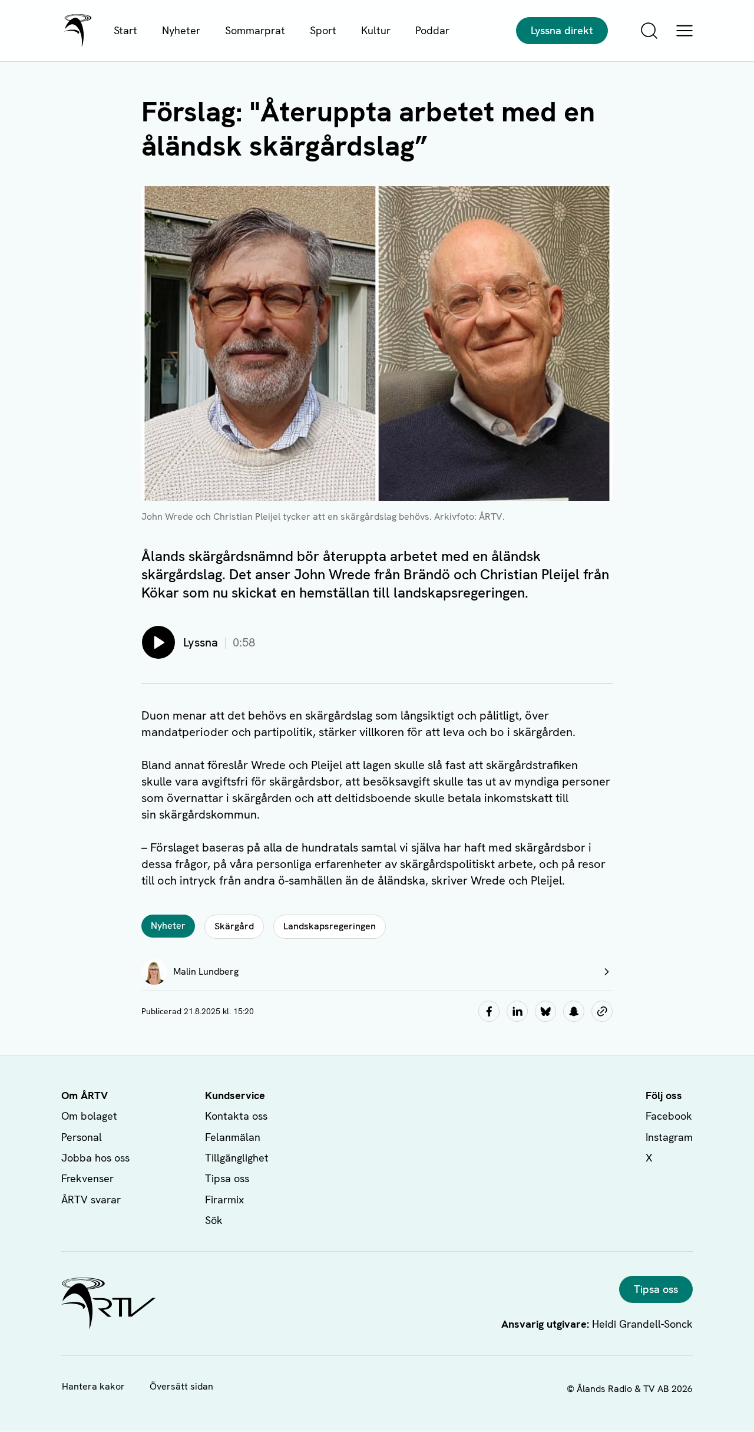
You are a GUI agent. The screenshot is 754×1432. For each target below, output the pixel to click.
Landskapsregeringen (329, 926)
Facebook (669, 1116)
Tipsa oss (227, 1178)
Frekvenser (87, 1178)
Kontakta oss (236, 1116)
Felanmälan (232, 1137)
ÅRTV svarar (91, 1199)
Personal (81, 1137)
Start (125, 30)
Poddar (432, 30)
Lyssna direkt (562, 30)
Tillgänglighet (237, 1157)
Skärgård (234, 926)
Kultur (376, 30)
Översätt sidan (181, 1386)
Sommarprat (255, 30)
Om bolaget (89, 1116)
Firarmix (224, 1199)
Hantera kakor (93, 1386)
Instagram (669, 1137)
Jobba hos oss (95, 1157)
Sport (323, 30)
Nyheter (181, 30)
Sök (214, 1220)
